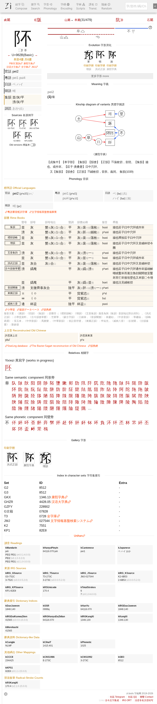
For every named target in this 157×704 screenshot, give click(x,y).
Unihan (78, 535)
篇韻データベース (29, 309)
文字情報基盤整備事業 (44, 211)
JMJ (33, 67)
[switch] (33, 144)
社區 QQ (132, 697)
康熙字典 (28, 63)
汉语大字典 (12, 67)
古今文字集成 (112, 700)
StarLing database (17, 345)
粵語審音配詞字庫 (17, 211)
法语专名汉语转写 (144, 700)
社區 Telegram (117, 697)
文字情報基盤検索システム (70, 520)
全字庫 (24, 67)
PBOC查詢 (14, 63)
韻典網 (47, 309)
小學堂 (11, 309)
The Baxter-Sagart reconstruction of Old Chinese (59, 345)
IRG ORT (127, 700)
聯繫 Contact (146, 697)
